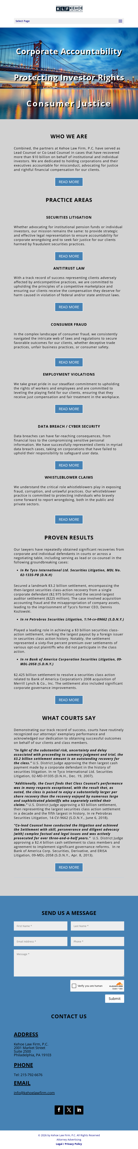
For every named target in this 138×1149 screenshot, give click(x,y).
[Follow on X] (69, 1110)
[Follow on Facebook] (59, 1110)
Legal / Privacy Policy (69, 1144)
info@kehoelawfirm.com (34, 1092)
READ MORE (69, 181)
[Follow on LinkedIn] (79, 1110)
